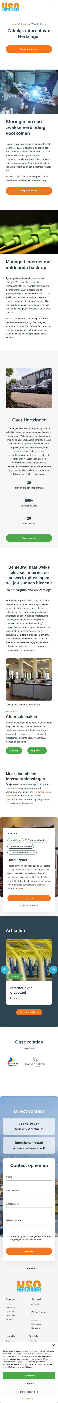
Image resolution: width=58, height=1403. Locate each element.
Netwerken (36, 1324)
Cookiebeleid (27, 1399)
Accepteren (29, 1375)
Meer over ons (29, 538)
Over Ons (10, 1311)
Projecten (10, 1307)
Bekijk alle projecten (29, 905)
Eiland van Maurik (36, 840)
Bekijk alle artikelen (29, 1012)
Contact (9, 1319)
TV (32, 1316)
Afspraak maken (29, 190)
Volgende (36, 750)
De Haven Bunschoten (21, 846)
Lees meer (29, 898)
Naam (9, 1177)
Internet (35, 1320)
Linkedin (33, 1341)
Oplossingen (24, 24)
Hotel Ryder (15, 840)
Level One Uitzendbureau (22, 852)
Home (14, 24)
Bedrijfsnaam (13, 1190)
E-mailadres (12, 1204)
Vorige (15, 750)
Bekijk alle (29, 1048)
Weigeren (29, 1383)
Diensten (35, 1328)
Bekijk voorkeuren (29, 1391)
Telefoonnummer (15, 1220)
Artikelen (35, 1304)
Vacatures (10, 1315)
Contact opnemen (29, 49)
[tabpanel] (29, 730)
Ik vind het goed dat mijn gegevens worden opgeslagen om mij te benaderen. (30, 1238)
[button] (53, 1345)
